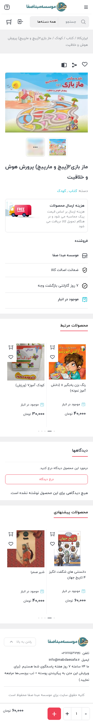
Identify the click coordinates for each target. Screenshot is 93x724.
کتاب (70, 38)
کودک (59, 38)
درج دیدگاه (46, 479)
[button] (54, 431)
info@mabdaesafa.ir (64, 660)
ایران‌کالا (82, 38)
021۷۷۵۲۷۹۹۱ (70, 653)
